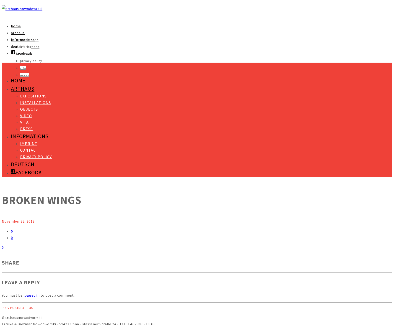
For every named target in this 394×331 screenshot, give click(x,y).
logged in (31, 295)
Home (16, 26)
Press (24, 75)
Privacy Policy (31, 61)
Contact (29, 150)
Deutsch (18, 46)
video (26, 115)
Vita (23, 68)
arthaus (18, 33)
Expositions (33, 96)
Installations (35, 102)
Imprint (25, 47)
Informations (23, 39)
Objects (29, 109)
